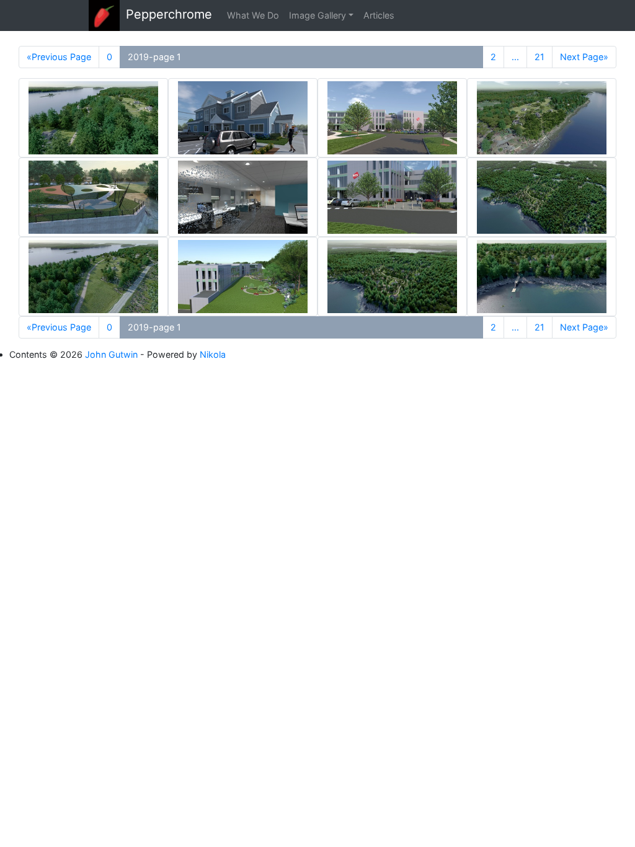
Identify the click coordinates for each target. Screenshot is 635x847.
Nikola (213, 354)
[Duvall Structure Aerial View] (93, 197)
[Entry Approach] (392, 117)
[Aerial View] (93, 117)
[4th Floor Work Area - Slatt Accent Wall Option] (243, 197)
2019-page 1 (154, 56)
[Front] (243, 117)
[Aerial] (541, 197)
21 (539, 56)
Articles (378, 15)
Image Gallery (317, 15)
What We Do (253, 15)
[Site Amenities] (243, 276)
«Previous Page (59, 56)
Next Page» (584, 56)
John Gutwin (111, 354)
